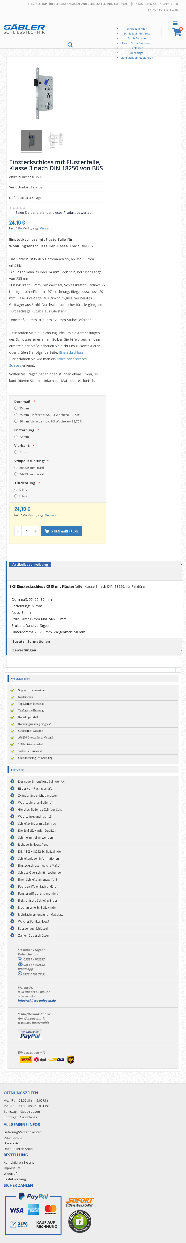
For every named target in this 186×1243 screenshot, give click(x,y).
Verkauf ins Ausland (30, 751)
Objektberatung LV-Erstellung (35, 758)
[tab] (97, 565)
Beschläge (136, 53)
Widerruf (10, 1173)
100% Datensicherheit (30, 744)
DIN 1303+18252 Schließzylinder (40, 851)
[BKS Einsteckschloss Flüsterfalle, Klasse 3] (31, 141)
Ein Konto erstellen (162, 9)
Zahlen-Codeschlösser (33, 935)
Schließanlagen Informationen (38, 858)
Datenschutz (13, 1137)
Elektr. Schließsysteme (136, 43)
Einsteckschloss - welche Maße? (39, 865)
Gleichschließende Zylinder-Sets (40, 810)
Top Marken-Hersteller (31, 703)
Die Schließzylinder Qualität (36, 831)
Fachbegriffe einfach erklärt (37, 886)
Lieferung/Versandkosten (23, 1132)
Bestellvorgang (15, 1179)
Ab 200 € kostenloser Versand (35, 737)
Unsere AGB (13, 1143)
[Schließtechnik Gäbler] (24, 29)
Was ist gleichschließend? (35, 803)
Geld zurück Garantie (30, 730)
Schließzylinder (137, 28)
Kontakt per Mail (28, 717)
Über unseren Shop (18, 1148)
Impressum (12, 1168)
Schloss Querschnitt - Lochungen (40, 872)
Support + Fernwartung (31, 690)
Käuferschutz (25, 697)
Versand (46, 228)
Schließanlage (137, 38)
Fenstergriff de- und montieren (39, 893)
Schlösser (137, 48)
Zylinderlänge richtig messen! (38, 796)
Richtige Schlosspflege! (33, 844)
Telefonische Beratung (31, 710)
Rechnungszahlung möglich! (34, 724)
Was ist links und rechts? (34, 817)
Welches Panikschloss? (33, 921)
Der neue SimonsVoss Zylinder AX (41, 782)
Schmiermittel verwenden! (36, 838)
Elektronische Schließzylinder (37, 900)
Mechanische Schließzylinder (37, 907)
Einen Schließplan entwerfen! (37, 879)
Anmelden (170, 4)
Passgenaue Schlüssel (33, 928)
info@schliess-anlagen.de (37, 1000)
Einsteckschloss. (72, 352)
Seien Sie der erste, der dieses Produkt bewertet (53, 212)
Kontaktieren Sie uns (147, 4)
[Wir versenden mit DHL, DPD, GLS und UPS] (47, 1064)
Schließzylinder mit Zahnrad (37, 824)
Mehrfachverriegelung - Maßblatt (40, 914)
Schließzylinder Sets (137, 33)
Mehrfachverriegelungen (136, 57)
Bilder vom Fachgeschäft (35, 789)
